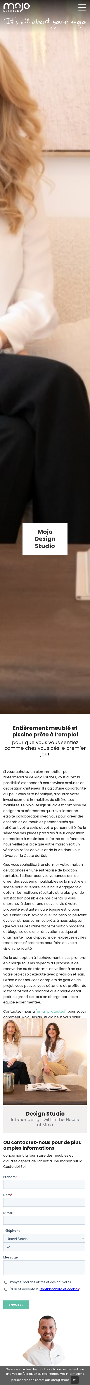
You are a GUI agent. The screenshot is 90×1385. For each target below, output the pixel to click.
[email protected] (51, 1011)
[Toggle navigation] (82, 7)
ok (74, 1380)
